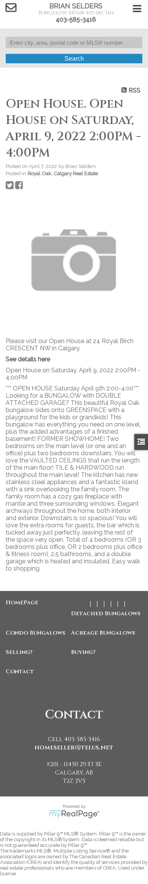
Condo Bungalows (35, 633)
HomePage (22, 603)
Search (74, 58)
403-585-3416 (76, 19)
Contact (20, 672)
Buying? (83, 652)
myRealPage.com (74, 814)
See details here (28, 359)
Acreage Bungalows (101, 633)
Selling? (19, 652)
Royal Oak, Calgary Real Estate (63, 173)
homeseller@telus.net (74, 747)
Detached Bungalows (101, 614)
